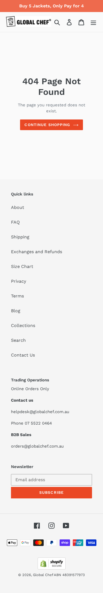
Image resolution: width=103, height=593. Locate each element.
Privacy (18, 281)
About (17, 207)
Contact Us (23, 355)
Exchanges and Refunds (36, 251)
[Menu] (93, 22)
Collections (23, 325)
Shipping (20, 236)
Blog (15, 310)
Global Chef (43, 575)
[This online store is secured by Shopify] (52, 568)
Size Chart (22, 266)
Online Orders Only (30, 388)
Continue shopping (47, 124)
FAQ (15, 222)
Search (18, 340)
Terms (17, 296)
